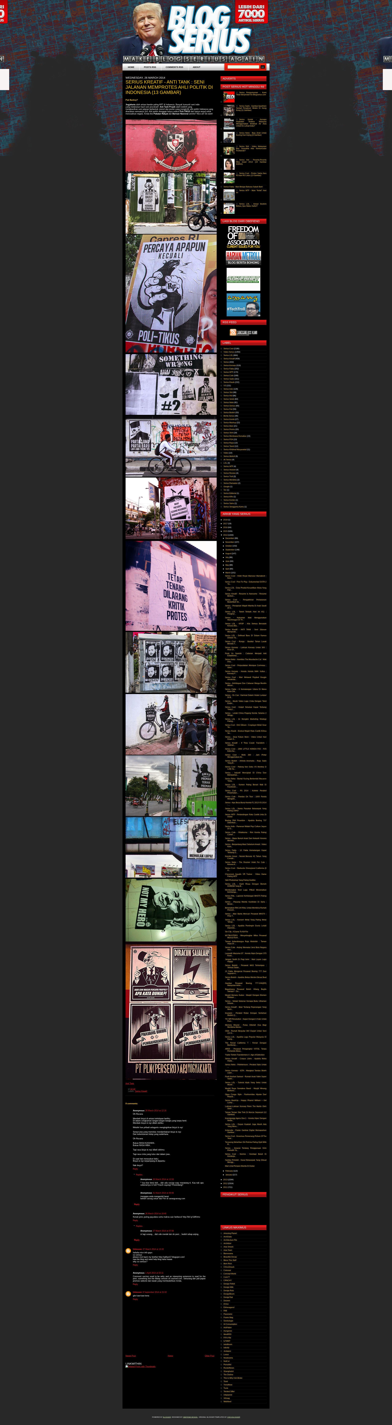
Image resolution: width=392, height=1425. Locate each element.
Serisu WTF (228, 466)
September (230, 550)
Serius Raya (229, 443)
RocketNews (229, 1368)
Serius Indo (228, 389)
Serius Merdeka (230, 480)
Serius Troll (228, 476)
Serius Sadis (229, 379)
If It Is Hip (227, 1338)
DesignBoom (229, 1294)
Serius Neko (229, 402)
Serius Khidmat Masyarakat (235, 449)
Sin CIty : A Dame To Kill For (236, 932)
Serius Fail (228, 409)
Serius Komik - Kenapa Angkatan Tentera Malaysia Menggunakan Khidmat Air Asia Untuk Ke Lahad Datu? (251, 122)
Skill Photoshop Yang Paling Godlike (240, 880)
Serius (226, 362)
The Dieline (228, 1375)
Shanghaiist (229, 1371)
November (230, 542)
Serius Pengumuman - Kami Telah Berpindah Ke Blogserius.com (251, 93)
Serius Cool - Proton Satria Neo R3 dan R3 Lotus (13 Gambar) (251, 174)
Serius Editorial (230, 493)
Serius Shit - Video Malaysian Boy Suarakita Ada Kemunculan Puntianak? (251, 148)
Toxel (226, 1381)
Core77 (227, 1277)
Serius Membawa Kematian (235, 436)
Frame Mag (228, 1317)
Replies (139, 1175)
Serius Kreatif (141, 1091)
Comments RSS (174, 67)
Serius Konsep (230, 365)
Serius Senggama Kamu (234, 507)
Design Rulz (229, 1290)
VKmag (227, 1398)
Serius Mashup (230, 423)
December (230, 538)
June (227, 561)
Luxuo (226, 1354)
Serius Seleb (229, 399)
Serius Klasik (229, 382)
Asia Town (228, 1250)
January (229, 1175)
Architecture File (230, 1240)
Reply (135, 1169)
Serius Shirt (228, 433)
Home (131, 67)
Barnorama (228, 1253)
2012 (225, 1183)
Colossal (227, 1270)
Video (226, 453)
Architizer (227, 1243)
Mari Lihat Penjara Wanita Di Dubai (239, 1166)
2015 (225, 531)
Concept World (230, 1274)
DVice (226, 1304)
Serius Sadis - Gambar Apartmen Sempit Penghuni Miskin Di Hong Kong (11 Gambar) (251, 108)
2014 (225, 535)
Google (227, 487)
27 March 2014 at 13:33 (153, 1249)
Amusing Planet (230, 1233)
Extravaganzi (229, 1307)
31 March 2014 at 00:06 (163, 1193)
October (228, 546)
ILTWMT (227, 1341)
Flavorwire (228, 1314)
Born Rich (228, 1264)
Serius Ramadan (231, 483)
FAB (225, 1311)
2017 (225, 524)
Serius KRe (228, 497)
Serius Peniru (229, 429)
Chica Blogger (233, 1417)
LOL (225, 463)
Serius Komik (229, 419)
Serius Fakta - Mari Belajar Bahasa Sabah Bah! (243, 187)
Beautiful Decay (230, 1257)
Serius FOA (228, 439)
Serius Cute (228, 375)
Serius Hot (228, 396)
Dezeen (227, 1301)
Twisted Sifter (229, 1391)
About (196, 67)
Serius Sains (229, 503)
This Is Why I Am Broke (233, 1378)
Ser (225, 490)
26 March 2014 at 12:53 (163, 1179)
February (229, 1171)
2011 (225, 1187)
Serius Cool (228, 349)
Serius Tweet (229, 446)
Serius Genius (229, 406)
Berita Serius (229, 416)
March (228, 573)
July (227, 557)
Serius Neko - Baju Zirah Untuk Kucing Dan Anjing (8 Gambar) (251, 134)
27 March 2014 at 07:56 (163, 1231)
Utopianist (228, 1395)
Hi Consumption (230, 1324)
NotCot (226, 1361)
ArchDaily (228, 1237)
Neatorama (228, 1358)
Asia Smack (228, 1247)
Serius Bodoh (229, 412)
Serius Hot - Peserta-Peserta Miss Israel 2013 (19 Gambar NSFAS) (251, 162)
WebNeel (227, 1402)
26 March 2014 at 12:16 (155, 1110)
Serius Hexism (230, 470)
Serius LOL (228, 355)
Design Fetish (229, 1284)
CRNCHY (228, 1280)
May (227, 565)
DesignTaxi (228, 1297)
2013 (225, 1180)
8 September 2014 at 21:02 (155, 1292)
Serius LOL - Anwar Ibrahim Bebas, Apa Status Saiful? (251, 205)
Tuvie (226, 1388)
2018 (225, 520)
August (228, 554)
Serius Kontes (229, 500)
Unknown (137, 1249)
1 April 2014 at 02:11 (154, 1273)
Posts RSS (150, 67)
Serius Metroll (229, 456)
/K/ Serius (228, 460)
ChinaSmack (229, 1267)
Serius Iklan (228, 426)
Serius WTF (228, 372)
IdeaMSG (227, 1334)
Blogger (167, 1417)
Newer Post (131, 1356)
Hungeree (228, 1331)
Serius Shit (228, 392)
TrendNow (228, 1385)
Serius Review (230, 473)
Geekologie (228, 1321)
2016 (225, 527)
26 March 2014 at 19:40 (155, 1213)
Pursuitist (227, 1365)
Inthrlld (226, 1348)
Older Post (209, 1356)
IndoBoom (228, 1344)
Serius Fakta (229, 369)
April (227, 569)
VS (225, 386)
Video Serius (229, 352)
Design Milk (228, 1287)
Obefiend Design (190, 1417)
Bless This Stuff (230, 1260)
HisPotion (228, 1327)
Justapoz (227, 1351)
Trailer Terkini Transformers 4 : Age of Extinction (245, 1055)
